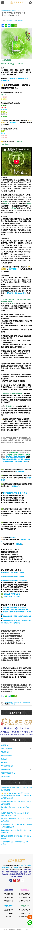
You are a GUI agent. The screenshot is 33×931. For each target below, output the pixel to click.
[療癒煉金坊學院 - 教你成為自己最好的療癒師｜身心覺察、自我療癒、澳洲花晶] (16, 3)
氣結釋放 (4, 105)
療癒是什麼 (5, 745)
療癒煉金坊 (20, 20)
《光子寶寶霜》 (13, 122)
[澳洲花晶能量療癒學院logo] (16, 721)
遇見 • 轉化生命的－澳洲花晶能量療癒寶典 (15, 609)
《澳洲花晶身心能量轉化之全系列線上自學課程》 (15, 459)
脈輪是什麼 (5, 752)
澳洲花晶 (14, 10)
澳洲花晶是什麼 (6, 749)
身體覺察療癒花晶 (20, 10)
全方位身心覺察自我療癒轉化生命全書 (14, 607)
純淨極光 (4, 114)
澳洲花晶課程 (5, 776)
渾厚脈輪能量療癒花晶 (6, 10)
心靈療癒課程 (5, 769)
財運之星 (4, 99)
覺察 (24, 293)
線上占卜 (4, 759)
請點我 (13, 704)
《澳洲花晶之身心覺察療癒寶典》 (15, 457)
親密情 (3, 133)
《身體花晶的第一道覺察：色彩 (13, 293)
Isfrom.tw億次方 (26, 929)
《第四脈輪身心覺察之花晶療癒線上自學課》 (14, 461)
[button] (2, 2)
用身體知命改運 (6, 755)
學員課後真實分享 (7, 766)
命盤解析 (4, 762)
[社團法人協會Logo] (16, 731)
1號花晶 (3, 107)
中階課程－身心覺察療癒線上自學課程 (12, 576)
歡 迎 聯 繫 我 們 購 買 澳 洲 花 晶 (15, 493)
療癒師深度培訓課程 (8, 773)
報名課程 (30, 916)
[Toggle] (31, 745)
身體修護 (4, 116)
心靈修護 (4, 97)
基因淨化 (4, 112)
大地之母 (4, 137)
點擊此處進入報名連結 (12, 596)
